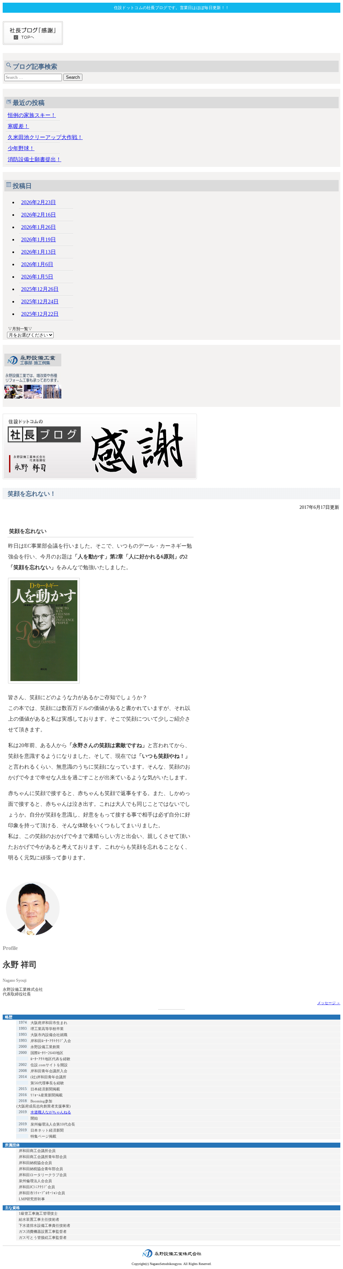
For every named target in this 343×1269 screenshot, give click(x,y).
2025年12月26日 (40, 289)
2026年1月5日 (37, 277)
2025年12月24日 (40, 301)
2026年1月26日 (38, 227)
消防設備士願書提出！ (34, 159)
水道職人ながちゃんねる (50, 1112)
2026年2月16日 (38, 215)
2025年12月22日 (40, 314)
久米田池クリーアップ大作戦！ (45, 137)
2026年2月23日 (38, 202)
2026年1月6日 (37, 264)
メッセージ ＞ (328, 1003)
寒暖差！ (18, 126)
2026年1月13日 (38, 252)
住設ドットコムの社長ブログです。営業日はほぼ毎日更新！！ (171, 7)
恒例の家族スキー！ (32, 115)
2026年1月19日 (38, 239)
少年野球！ (21, 148)
